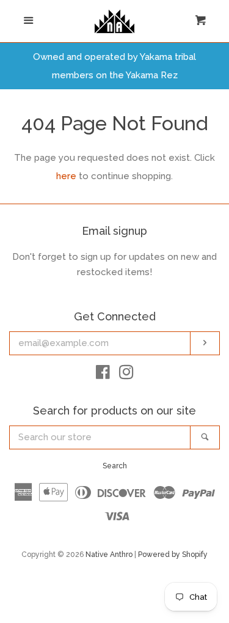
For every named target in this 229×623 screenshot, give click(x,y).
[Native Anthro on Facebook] (103, 374)
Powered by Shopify (173, 554)
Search (115, 466)
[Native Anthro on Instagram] (126, 374)
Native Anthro (109, 554)
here (66, 176)
